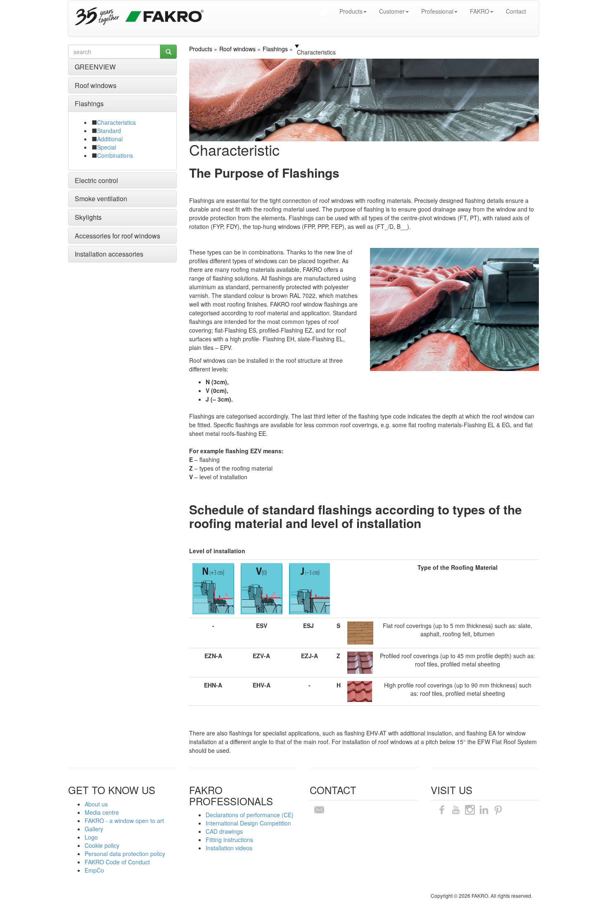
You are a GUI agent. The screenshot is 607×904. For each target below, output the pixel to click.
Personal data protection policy (125, 853)
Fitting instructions (229, 839)
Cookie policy (102, 845)
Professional (437, 11)
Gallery (94, 829)
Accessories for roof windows (117, 235)
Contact (516, 11)
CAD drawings (224, 831)
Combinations (115, 155)
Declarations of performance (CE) (250, 815)
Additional (110, 139)
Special (106, 147)
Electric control (96, 180)
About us (96, 804)
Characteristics (116, 122)
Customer (392, 11)
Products (351, 11)
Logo (91, 837)
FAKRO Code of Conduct (117, 862)
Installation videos (229, 848)
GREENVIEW (95, 66)
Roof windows (95, 85)
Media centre (102, 812)
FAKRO (479, 11)
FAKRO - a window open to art (124, 820)
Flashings (89, 103)
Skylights (88, 217)
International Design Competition (248, 823)
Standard (109, 130)
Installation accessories (109, 254)
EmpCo (94, 870)
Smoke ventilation (101, 198)
